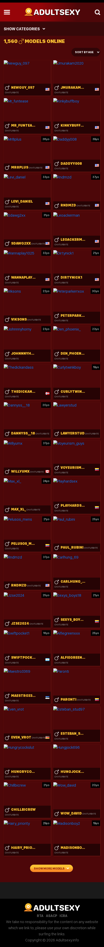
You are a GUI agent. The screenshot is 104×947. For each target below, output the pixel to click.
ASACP (51, 916)
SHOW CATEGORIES (22, 28)
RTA (40, 916)
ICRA (63, 916)
